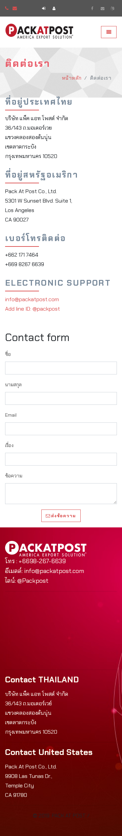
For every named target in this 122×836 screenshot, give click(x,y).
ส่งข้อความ (63, 516)
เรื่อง (9, 445)
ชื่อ (8, 354)
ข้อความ (13, 476)
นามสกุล (13, 385)
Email (11, 415)
